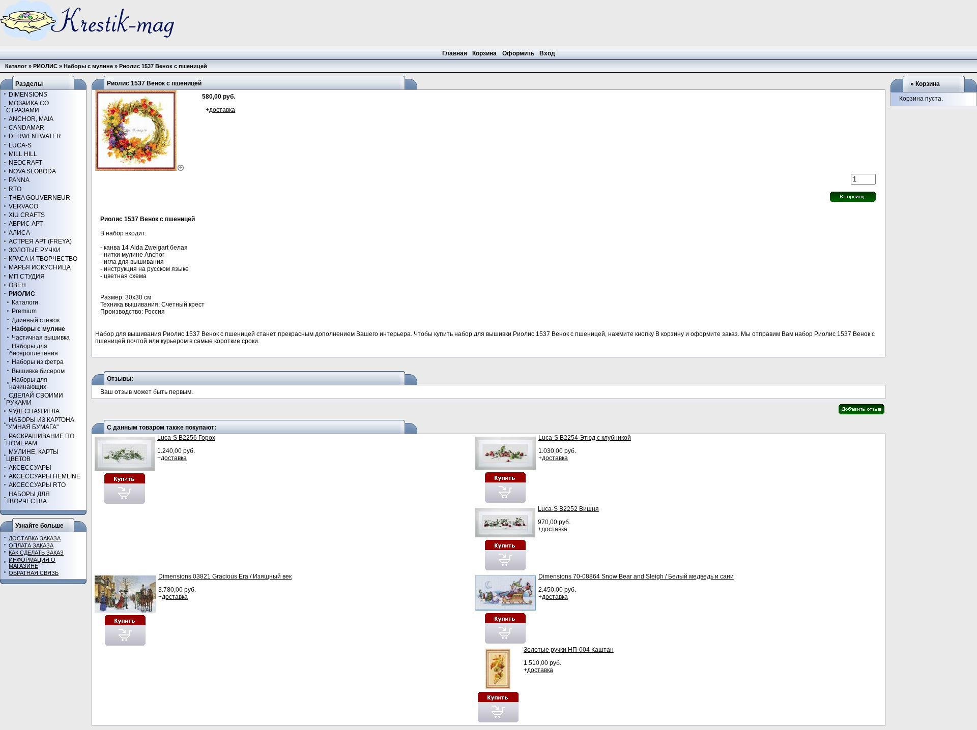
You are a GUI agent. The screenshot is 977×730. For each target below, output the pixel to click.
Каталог (16, 66)
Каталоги (25, 302)
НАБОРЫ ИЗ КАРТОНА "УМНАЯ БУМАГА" (40, 423)
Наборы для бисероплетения (33, 350)
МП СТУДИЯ (27, 276)
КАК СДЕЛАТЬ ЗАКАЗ (36, 553)
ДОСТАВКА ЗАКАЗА (35, 538)
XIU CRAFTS (27, 215)
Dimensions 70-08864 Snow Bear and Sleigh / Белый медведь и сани (636, 576)
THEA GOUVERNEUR (39, 197)
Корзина (927, 83)
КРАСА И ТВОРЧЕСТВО (43, 258)
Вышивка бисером (38, 371)
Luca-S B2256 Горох (186, 437)
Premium (24, 311)
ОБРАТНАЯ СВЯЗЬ (34, 573)
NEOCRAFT (25, 162)
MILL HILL (23, 154)
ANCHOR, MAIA (31, 119)
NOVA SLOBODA (32, 171)
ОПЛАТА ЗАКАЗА (31, 545)
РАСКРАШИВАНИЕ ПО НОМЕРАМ (40, 439)
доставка (222, 109)
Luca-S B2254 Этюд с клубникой (584, 437)
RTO (15, 189)
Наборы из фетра (38, 362)
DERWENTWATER (35, 136)
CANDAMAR (26, 127)
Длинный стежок (36, 320)
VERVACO (23, 206)
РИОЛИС (45, 66)
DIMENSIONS (28, 94)
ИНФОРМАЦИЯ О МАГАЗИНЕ (32, 563)
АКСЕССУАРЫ (30, 467)
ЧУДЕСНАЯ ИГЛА (34, 411)
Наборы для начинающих (28, 383)
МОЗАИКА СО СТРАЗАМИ (27, 107)
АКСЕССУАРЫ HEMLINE (44, 476)
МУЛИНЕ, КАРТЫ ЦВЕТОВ (32, 455)
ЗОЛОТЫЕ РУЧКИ (35, 250)
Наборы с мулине (88, 66)
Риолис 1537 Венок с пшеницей (163, 66)
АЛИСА (19, 232)
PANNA (19, 180)
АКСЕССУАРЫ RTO (37, 485)
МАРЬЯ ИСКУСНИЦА (40, 267)
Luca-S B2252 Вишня (568, 508)
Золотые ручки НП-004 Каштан (569, 649)
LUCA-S (20, 145)
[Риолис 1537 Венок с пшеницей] (140, 168)
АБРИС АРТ (26, 223)
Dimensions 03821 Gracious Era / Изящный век (225, 576)
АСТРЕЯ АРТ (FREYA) (40, 241)
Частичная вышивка (41, 337)
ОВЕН (17, 285)
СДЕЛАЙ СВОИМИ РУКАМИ (34, 399)
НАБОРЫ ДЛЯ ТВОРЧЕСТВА (28, 497)
